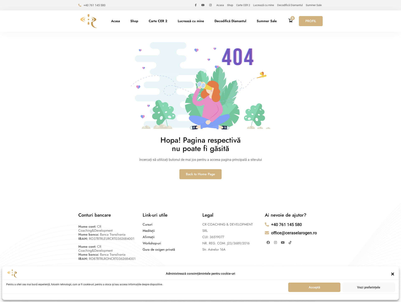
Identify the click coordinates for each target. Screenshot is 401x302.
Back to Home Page (200, 174)
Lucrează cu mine (263, 5)
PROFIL (310, 21)
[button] (393, 274)
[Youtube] (282, 242)
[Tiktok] (290, 242)
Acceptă (314, 287)
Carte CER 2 (243, 5)
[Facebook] (268, 242)
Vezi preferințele (368, 287)
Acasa (220, 5)
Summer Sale (314, 5)
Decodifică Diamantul (290, 5)
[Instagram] (275, 242)
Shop (230, 5)
